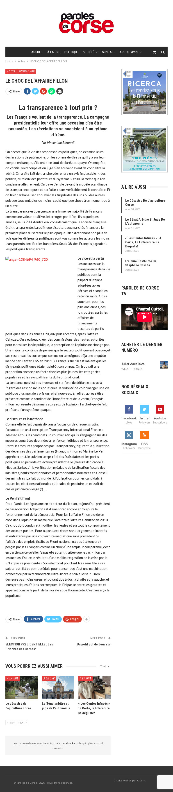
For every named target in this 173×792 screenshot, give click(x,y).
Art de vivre (129, 52)
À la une (53, 52)
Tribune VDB (27, 71)
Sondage (109, 52)
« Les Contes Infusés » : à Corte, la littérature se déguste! (143, 242)
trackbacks (68, 743)
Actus (11, 71)
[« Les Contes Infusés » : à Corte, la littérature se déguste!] (94, 687)
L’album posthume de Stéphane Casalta (141, 263)
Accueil (37, 52)
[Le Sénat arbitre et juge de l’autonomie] (58, 687)
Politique (71, 52)
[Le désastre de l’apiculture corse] (21, 687)
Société (89, 52)
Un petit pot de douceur (94, 644)
